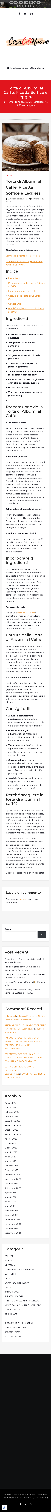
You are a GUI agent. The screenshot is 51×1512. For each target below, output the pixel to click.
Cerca (8, 929)
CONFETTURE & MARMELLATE (20, 1269)
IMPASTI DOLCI (12, 1292)
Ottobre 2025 (11, 1130)
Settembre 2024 (13, 1188)
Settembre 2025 (13, 1134)
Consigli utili (14, 304)
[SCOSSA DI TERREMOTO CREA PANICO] (42, 934)
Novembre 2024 (13, 1179)
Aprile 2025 (10, 1156)
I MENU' (9, 1287)
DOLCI (9, 175)
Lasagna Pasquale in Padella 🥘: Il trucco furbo (25, 983)
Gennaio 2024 (11, 1215)
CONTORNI (10, 1274)
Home (10, 102)
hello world (10, 1016)
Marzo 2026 (10, 1107)
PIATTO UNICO (12, 1309)
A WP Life (17, 1497)
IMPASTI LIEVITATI (14, 1296)
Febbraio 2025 (12, 1165)
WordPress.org (41, 1497)
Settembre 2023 (13, 1233)
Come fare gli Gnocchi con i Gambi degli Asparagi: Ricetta (24, 961)
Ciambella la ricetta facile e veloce (23, 256)
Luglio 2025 (10, 1143)
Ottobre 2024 (11, 1183)
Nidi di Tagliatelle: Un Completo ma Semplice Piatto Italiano (22, 968)
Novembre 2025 (13, 1125)
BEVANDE (10, 1265)
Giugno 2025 (11, 1148)
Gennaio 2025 (11, 1170)
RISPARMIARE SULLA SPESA (19, 1323)
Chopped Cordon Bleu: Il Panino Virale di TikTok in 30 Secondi (25, 976)
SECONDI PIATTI (13, 1332)
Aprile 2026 (10, 1103)
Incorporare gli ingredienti (22, 291)
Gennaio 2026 (11, 1116)
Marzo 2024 (10, 1206)
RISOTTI (9, 1318)
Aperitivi (9, 1260)
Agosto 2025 (11, 1139)
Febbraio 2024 (12, 1210)
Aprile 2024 (10, 1201)
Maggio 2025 (11, 1152)
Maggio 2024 (11, 1197)
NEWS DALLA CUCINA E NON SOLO (23, 1305)
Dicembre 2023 (12, 1219)
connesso (22, 899)
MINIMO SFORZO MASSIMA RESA (22, 1300)
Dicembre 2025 (12, 1121)
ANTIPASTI (10, 1256)
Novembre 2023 (13, 1224)
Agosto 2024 (11, 1192)
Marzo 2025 (10, 1161)
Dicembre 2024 (12, 1174)
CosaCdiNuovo (17, 199)
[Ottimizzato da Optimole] (4, 1507)
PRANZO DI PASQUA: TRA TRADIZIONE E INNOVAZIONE (25, 1045)
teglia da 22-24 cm (26, 612)
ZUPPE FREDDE (13, 1336)
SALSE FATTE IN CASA (16, 1327)
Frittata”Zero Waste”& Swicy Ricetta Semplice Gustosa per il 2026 (22, 991)
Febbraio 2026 (12, 1112)
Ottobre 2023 (11, 1228)
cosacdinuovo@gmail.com (30, 68)
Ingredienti (14, 278)
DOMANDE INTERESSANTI (18, 1283)
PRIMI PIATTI (11, 1314)
